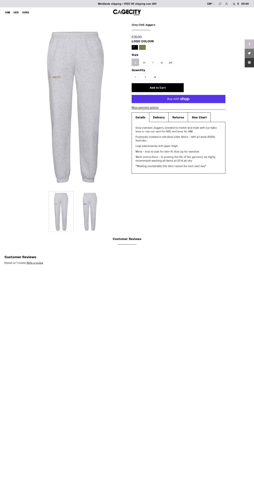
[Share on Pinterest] (249, 62)
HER (16, 12)
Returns (178, 117)
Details (140, 117)
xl (162, 62)
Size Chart (199, 117)
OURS (25, 12)
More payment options (145, 107)
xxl (170, 62)
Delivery (159, 117)
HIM (7, 12)
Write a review (35, 262)
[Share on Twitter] (249, 53)
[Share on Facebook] (249, 44)
